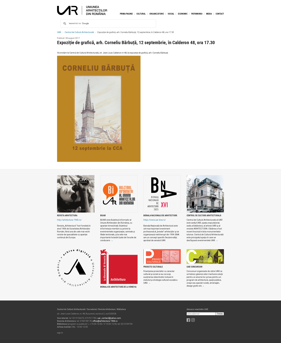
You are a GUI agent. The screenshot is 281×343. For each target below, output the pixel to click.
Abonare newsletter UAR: (198, 309)
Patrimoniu (196, 14)
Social (171, 14)
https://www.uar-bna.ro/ (154, 220)
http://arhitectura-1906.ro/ (69, 220)
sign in (60, 333)
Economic (182, 14)
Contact (220, 14)
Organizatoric (156, 14)
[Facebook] (188, 321)
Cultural (141, 14)
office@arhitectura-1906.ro (105, 321)
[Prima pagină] (82, 10)
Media (209, 14)
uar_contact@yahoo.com (109, 318)
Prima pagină (126, 14)
